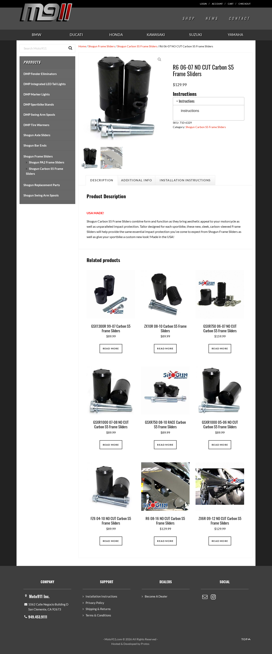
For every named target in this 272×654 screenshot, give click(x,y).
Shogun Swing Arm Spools (41, 195)
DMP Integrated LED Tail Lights (44, 84)
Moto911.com (55, 12)
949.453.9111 (37, 616)
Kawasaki (156, 34)
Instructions (190, 111)
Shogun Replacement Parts (41, 185)
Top (244, 639)
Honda (116, 34)
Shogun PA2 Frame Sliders (46, 162)
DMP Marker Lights (36, 94)
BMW (36, 34)
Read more (111, 348)
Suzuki (195, 34)
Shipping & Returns (98, 609)
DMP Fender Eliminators (40, 74)
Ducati (76, 34)
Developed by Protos (136, 643)
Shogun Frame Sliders (101, 46)
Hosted (115, 643)
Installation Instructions (101, 596)
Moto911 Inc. (39, 596)
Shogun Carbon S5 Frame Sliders (137, 46)
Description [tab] (101, 180)
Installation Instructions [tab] (185, 180)
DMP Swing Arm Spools (39, 114)
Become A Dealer (156, 596)
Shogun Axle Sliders (36, 135)
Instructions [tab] (187, 101)
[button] (159, 59)
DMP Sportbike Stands (38, 104)
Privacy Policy (95, 602)
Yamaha (235, 34)
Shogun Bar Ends (35, 145)
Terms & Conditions (98, 615)
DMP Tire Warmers (36, 125)
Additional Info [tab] (136, 180)
